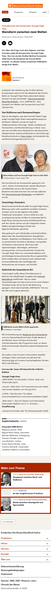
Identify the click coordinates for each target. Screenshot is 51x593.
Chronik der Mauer (10, 584)
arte (34, 580)
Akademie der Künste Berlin (34, 334)
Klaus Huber (26, 136)
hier (12, 360)
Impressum (7, 574)
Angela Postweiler (10, 421)
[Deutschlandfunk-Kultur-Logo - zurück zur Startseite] (25, 6)
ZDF (18, 580)
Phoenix (26, 580)
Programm (18, 12)
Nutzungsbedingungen (12, 570)
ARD (12, 580)
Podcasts (32, 12)
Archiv (6, 20)
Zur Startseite (8, 522)
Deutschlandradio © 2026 (14, 588)
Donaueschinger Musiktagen (19, 194)
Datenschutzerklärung (12, 566)
